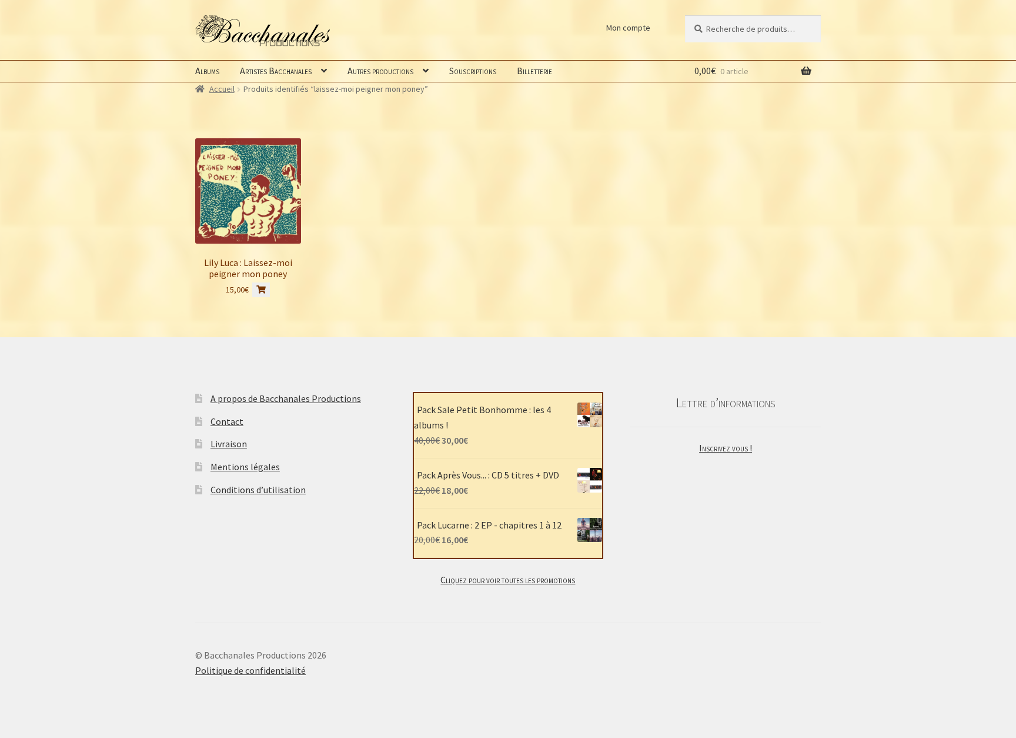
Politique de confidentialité (250, 670)
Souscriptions (472, 71)
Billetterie (534, 71)
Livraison (228, 444)
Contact (226, 421)
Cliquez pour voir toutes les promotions (507, 580)
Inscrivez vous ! (725, 448)
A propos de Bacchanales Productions (285, 398)
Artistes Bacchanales (276, 71)
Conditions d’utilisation (258, 490)
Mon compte (628, 27)
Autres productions (380, 71)
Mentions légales (245, 467)
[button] (261, 289)
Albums (207, 71)
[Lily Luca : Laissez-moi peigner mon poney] (248, 191)
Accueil (222, 89)
